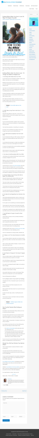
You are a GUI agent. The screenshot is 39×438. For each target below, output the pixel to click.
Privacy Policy (8, 433)
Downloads (28, 5)
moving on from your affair (19, 228)
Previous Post (4, 390)
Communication (32, 30)
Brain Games (32, 8)
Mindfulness (22, 5)
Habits (30, 32)
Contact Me (14, 433)
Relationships (15, 5)
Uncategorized (32, 59)
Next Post (24, 390)
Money (30, 42)
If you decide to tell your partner (8, 361)
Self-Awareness (32, 52)
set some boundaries (17, 165)
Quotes (30, 49)
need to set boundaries (10, 328)
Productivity (31, 45)
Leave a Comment (6, 19)
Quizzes (30, 47)
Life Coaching (31, 35)
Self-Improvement (34, 5)
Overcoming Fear (32, 44)
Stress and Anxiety (32, 57)
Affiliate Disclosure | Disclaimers (11, 435)
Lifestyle (30, 37)
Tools (36, 8)
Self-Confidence (32, 54)
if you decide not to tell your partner (12, 366)
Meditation (10, 5)
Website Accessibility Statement (24, 435)
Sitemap (32, 435)
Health (30, 34)
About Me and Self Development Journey (24, 433)
